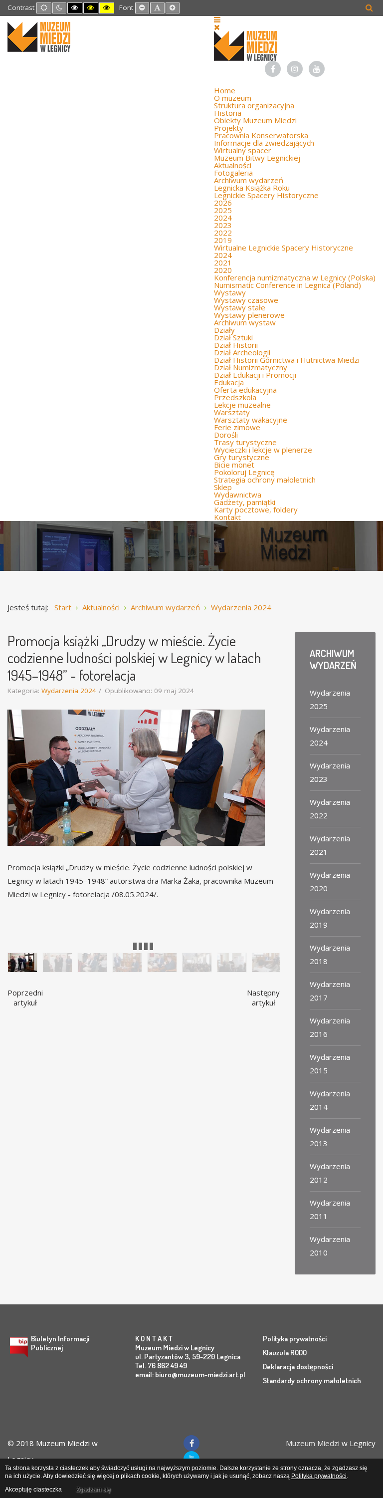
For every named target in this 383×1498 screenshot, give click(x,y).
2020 (223, 270)
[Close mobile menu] (217, 27)
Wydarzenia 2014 (330, 1100)
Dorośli (226, 435)
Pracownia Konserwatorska (261, 135)
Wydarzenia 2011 (330, 1209)
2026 (223, 203)
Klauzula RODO (285, 1352)
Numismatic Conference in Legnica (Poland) (287, 285)
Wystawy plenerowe (249, 315)
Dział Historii (236, 345)
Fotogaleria (233, 173)
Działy (224, 330)
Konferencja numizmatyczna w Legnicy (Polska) (295, 277)
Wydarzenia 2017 (330, 990)
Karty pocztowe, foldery (256, 509)
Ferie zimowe (237, 427)
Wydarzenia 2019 (330, 918)
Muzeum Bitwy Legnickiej (257, 158)
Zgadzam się (93, 1489)
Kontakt (227, 517)
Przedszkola (235, 397)
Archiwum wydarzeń (248, 180)
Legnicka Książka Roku (252, 188)
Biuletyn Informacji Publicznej (60, 1343)
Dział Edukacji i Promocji (255, 375)
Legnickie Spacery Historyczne (266, 195)
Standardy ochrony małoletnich (312, 1380)
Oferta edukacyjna (245, 390)
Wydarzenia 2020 (330, 881)
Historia (227, 113)
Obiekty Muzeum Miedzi (255, 120)
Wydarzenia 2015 (330, 1063)
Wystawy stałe (239, 307)
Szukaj (369, 7)
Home (224, 90)
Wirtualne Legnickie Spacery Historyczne (283, 247)
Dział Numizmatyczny (250, 367)
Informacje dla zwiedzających (264, 143)
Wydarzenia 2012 (330, 1173)
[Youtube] (317, 69)
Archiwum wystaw (245, 322)
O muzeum (232, 98)
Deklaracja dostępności (298, 1366)
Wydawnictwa (237, 494)
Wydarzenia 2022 (330, 808)
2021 (223, 262)
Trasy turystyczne (245, 442)
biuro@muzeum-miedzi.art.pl (200, 1374)
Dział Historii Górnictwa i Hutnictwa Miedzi (287, 360)
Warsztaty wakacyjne (250, 420)
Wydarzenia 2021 (330, 845)
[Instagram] (295, 69)
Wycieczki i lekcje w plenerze (263, 450)
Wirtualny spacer (242, 150)
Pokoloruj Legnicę (244, 472)
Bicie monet (234, 465)
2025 (223, 210)
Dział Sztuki (233, 337)
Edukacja (229, 382)
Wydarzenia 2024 (68, 690)
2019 (223, 240)
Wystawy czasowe (246, 300)
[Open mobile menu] (217, 19)
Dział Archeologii (242, 352)
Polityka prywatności (295, 1338)
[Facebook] (273, 69)
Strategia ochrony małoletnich (265, 480)
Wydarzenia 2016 (330, 1027)
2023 (223, 225)
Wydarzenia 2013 (330, 1136)
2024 (223, 218)
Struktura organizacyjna (254, 105)
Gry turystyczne (241, 457)
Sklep (223, 487)
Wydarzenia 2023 (330, 772)
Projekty (228, 128)
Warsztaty (232, 412)
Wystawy (230, 292)
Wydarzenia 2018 (330, 954)
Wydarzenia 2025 (330, 699)
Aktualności (232, 165)
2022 (223, 233)
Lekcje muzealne (242, 405)
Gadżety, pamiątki (244, 502)
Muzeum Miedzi (313, 1443)
